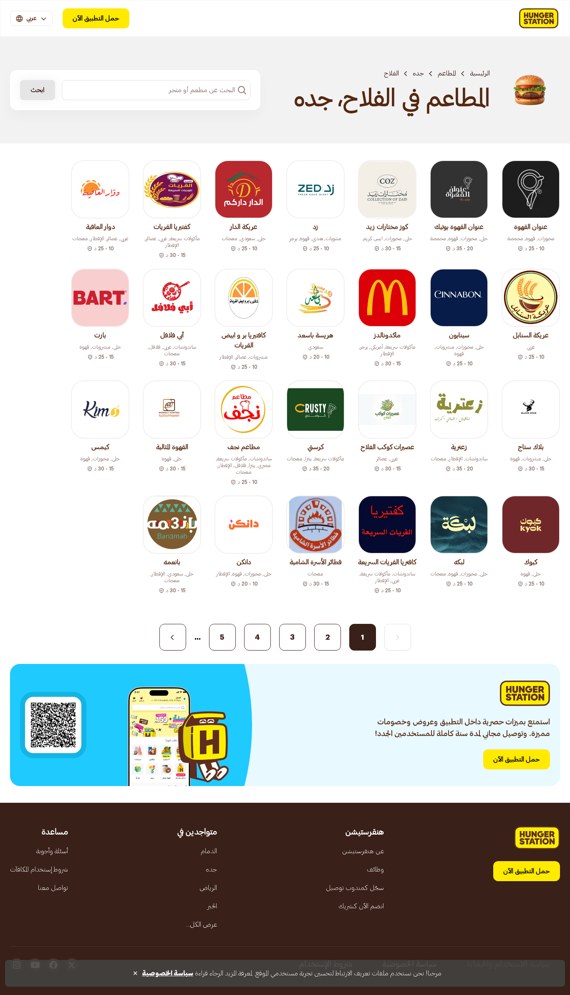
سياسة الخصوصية (167, 973)
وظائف (375, 869)
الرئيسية (480, 73)
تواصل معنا (53, 887)
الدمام (209, 851)
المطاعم (447, 73)
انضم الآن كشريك (361, 906)
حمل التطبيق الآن (96, 18)
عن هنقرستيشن (363, 851)
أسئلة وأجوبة (52, 851)
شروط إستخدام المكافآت (39, 869)
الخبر (212, 906)
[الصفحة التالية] (172, 637)
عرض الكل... (201, 924)
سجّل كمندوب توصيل (355, 887)
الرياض (208, 887)
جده (418, 73)
